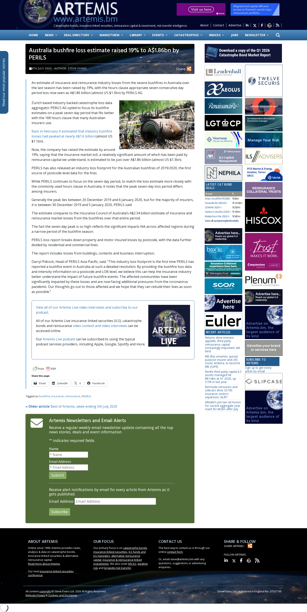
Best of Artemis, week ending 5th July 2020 (71, 406)
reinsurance (72, 396)
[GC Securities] (264, 140)
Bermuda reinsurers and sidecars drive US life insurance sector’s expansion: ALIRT (221, 392)
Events (158, 35)
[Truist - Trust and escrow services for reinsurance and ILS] (264, 190)
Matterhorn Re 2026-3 (217, 216)
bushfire (44, 396)
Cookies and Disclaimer (62, 595)
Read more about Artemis (44, 564)
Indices (215, 35)
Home (33, 35)
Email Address (61, 501)
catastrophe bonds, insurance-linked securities (120, 550)
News (50, 35)
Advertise (234, 25)
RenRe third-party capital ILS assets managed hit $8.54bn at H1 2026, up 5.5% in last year (223, 377)
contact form (175, 552)
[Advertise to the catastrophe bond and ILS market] (264, 348)
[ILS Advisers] (264, 156)
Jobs (234, 35)
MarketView (110, 35)
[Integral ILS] (264, 124)
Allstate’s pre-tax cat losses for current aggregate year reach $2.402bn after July (223, 405)
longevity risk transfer (117, 568)
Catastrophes (187, 35)
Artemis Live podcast (59, 339)
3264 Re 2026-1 (213, 207)
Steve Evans (77, 68)
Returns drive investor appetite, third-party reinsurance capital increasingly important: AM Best (222, 344)
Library (136, 35)
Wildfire (86, 396)
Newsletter (255, 35)
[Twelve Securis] (264, 81)
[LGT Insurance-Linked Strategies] (223, 123)
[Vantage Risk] (223, 139)
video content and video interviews (100, 325)
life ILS (132, 564)
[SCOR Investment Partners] (223, 286)
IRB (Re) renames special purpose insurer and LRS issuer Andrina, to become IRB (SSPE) (222, 361)
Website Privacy (35, 595)
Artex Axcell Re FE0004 (217, 198)
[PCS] (264, 173)
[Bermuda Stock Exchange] (223, 253)
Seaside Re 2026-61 (216, 203)
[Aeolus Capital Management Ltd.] (223, 89)
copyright (45, 591)
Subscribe (59, 511)
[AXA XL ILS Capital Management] (223, 156)
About (204, 25)
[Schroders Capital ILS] (264, 106)
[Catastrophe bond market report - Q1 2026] (241, 53)
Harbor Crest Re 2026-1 (218, 212)
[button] (278, 35)
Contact (218, 25)
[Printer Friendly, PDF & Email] (44, 368)
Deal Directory (77, 35)
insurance (57, 396)
